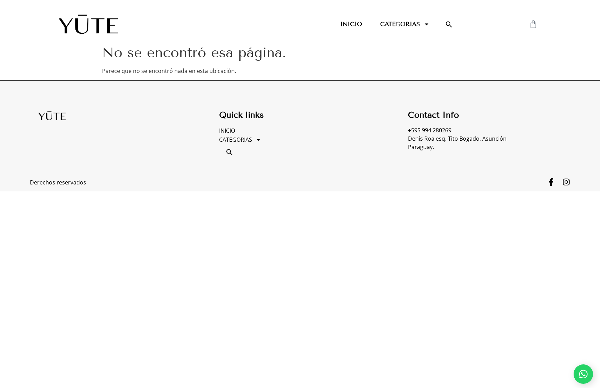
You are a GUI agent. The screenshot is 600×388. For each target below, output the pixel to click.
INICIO (351, 24)
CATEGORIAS (400, 24)
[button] (449, 24)
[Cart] (533, 24)
